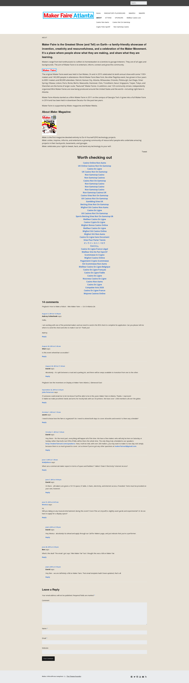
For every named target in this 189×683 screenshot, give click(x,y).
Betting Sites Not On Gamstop (94, 204)
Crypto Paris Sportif (103, 27)
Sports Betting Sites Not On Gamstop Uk (94, 216)
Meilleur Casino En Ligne (94, 219)
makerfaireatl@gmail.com (125, 446)
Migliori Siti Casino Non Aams (94, 207)
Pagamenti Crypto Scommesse (94, 261)
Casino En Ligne (94, 169)
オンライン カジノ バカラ (94, 243)
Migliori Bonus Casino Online (94, 225)
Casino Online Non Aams (94, 163)
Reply (44, 336)
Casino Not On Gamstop (121, 22)
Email (44, 638)
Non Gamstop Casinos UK (94, 192)
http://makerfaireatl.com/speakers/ (60, 443)
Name (45, 628)
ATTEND (108, 18)
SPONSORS (119, 18)
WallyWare (46, 462)
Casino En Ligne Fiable (94, 272)
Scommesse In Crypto (94, 255)
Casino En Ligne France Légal (94, 249)
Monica (45, 504)
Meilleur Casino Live (134, 18)
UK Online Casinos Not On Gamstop (94, 166)
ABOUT (99, 18)
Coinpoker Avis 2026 (94, 287)
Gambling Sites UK (94, 201)
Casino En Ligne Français (94, 269)
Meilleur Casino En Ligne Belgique (94, 267)
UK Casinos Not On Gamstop (94, 198)
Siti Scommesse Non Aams (94, 264)
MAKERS (142, 13)
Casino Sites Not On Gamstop (94, 195)
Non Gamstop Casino (121, 27)
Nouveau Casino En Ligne (94, 278)
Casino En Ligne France (94, 290)
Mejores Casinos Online (94, 293)
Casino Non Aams (102, 22)
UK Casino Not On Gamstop (94, 172)
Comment (45, 600)
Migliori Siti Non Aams (94, 234)
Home (98, 13)
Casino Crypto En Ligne (94, 222)
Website (45, 648)
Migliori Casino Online (94, 258)
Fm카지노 (94, 246)
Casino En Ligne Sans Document (94, 237)
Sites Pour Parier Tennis (94, 240)
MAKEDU (132, 13)
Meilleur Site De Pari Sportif (94, 252)
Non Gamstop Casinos (94, 177)
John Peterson (48, 392)
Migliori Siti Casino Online (95, 231)
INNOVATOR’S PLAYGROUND (114, 13)
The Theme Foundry (73, 676)
